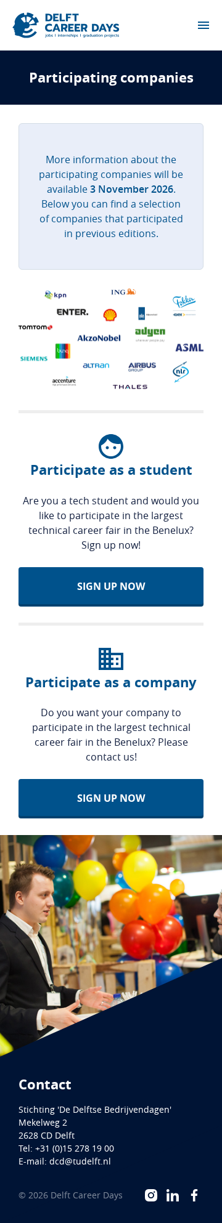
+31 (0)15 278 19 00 (74, 1148)
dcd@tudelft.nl (80, 1161)
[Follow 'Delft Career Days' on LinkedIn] (172, 1195)
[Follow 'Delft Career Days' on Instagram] (151, 1195)
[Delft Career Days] (66, 25)
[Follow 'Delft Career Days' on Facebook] (194, 1195)
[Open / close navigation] (203, 25)
